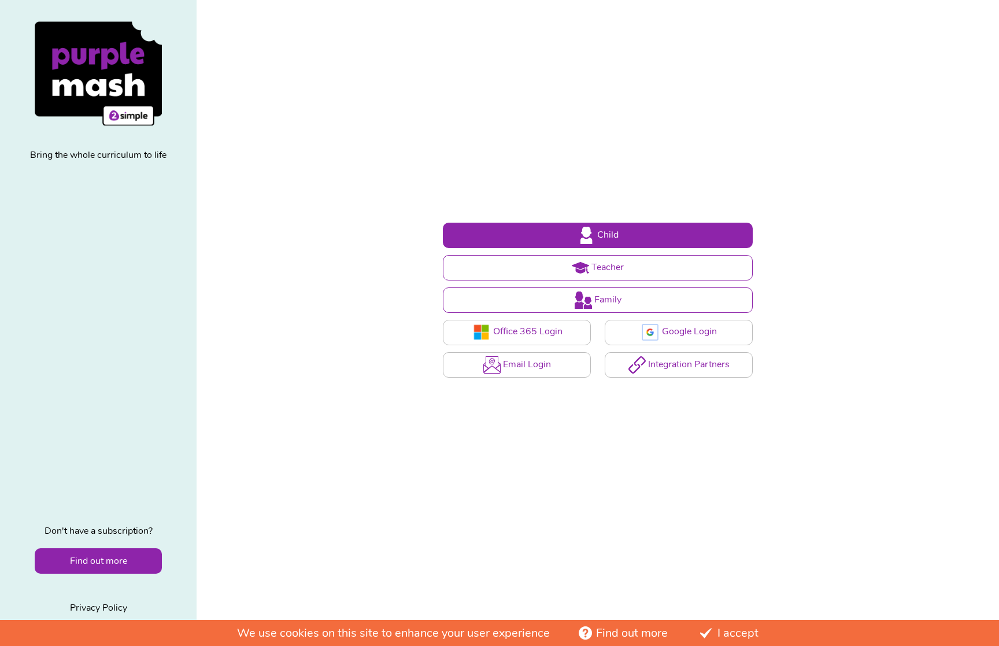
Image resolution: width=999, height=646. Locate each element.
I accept (737, 633)
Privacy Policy (98, 607)
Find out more (632, 633)
